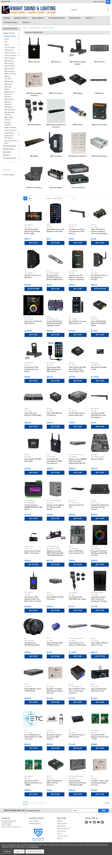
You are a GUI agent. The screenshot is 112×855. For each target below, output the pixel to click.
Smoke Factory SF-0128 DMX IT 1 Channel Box (32, 552)
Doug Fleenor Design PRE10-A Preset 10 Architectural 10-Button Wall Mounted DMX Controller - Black (99, 599)
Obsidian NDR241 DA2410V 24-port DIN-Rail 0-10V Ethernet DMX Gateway (77, 783)
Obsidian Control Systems (76, 454)
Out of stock (33, 564)
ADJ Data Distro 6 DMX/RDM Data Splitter (32, 644)
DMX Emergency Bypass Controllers (10, 73)
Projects (88, 18)
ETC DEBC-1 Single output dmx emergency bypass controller (99, 783)
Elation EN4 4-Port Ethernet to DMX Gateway (32, 414)
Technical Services (9, 158)
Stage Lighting (37, 18)
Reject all (19, 851)
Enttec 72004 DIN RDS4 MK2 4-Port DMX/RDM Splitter (98, 323)
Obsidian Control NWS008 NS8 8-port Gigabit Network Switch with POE (77, 461)
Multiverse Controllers (7, 124)
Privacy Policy (33, 847)
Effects (6, 39)
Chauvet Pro (72, 500)
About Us (26, 22)
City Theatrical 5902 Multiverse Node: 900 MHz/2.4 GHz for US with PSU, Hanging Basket (32, 599)
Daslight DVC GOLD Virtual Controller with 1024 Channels (100, 507)
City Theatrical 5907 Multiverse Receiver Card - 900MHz (33, 783)
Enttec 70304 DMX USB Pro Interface (54, 414)
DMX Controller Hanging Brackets (9, 65)
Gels (5, 42)
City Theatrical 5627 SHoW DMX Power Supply (77, 598)
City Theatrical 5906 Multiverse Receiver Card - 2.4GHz (100, 737)
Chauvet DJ (94, 454)
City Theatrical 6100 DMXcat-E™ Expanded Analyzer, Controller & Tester (76, 277)
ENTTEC (93, 225)
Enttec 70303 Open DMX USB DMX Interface (55, 644)
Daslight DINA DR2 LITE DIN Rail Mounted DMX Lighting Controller (54, 323)
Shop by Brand (74, 18)
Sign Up (102, 2)
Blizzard (49, 271)
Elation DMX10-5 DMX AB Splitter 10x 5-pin (99, 644)
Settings (7, 851)
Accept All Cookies (34, 851)
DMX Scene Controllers (7, 103)
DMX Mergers (8, 84)
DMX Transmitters (9, 110)
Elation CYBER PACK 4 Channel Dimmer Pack (76, 552)
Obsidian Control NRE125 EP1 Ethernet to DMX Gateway (55, 507)
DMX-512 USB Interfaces (8, 119)
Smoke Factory (28, 546)
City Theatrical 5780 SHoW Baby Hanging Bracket (31, 369)
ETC (25, 271)
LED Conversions (9, 47)
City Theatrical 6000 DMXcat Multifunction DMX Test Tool (54, 369)
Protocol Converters (10, 130)
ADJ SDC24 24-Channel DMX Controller (76, 736)
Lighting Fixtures (9, 133)
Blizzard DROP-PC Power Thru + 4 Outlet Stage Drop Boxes (77, 691)
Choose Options (33, 289)
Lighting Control (20, 18)
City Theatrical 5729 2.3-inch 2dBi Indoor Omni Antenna (77, 231)
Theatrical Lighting (9, 36)
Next (106, 803)
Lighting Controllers (10, 55)
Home (25, 27)
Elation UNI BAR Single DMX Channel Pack (99, 690)
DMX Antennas (9, 61)
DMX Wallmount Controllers (9, 114)
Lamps (6, 44)
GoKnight (6, 18)
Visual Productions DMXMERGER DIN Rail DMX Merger (33, 507)
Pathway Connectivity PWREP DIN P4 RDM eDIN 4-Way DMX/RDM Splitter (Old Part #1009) (55, 553)
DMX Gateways (9, 81)
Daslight (49, 317)
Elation (26, 408)
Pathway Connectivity (52, 546)
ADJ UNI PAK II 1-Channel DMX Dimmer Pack (77, 322)
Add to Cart (33, 243)
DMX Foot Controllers (7, 78)
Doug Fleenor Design (97, 592)
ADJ (70, 317)
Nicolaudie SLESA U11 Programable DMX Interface (54, 737)
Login (95, 2)
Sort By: (48, 198)
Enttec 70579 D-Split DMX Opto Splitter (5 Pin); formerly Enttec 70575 (77, 369)
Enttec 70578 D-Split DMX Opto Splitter (32, 460)
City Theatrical (28, 225)
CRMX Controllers (9, 58)
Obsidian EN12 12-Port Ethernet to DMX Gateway (77, 644)
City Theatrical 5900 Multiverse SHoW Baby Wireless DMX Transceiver (32, 232)
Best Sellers (7, 152)
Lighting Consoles (10, 53)
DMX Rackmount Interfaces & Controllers (9, 94)
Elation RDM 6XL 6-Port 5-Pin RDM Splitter (33, 690)
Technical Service (10, 22)
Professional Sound (56, 18)
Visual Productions (29, 500)
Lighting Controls (8, 33)
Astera (48, 225)
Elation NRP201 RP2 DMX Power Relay (55, 598)
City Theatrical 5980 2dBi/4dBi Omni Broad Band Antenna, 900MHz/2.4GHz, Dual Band (98, 415)
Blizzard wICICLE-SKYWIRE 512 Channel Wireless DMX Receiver (55, 277)
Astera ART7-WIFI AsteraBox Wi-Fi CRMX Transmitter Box (54, 461)
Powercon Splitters (10, 127)
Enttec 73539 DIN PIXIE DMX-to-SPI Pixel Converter (54, 783)
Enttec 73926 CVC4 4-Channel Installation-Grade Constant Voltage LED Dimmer (99, 232)
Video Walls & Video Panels (10, 142)
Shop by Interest (8, 149)
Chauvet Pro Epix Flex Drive (76, 506)
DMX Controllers (9, 69)
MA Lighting (94, 363)
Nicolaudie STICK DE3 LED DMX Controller (33, 322)
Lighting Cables (9, 50)
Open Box (6, 155)
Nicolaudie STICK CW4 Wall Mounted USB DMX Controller (99, 553)
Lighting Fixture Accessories (9, 137)
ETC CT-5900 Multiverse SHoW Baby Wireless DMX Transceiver (33, 737)
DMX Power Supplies (8, 88)
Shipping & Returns (35, 823)
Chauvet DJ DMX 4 (97, 459)
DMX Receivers (9, 99)
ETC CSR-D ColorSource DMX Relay (32, 276)
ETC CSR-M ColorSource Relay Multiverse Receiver (99, 277)
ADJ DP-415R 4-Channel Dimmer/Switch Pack (77, 414)
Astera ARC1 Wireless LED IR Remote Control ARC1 (55, 230)
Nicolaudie (27, 317)
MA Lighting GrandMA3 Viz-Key (99, 368)
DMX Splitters (8, 107)
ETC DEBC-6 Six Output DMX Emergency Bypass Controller (55, 691)
